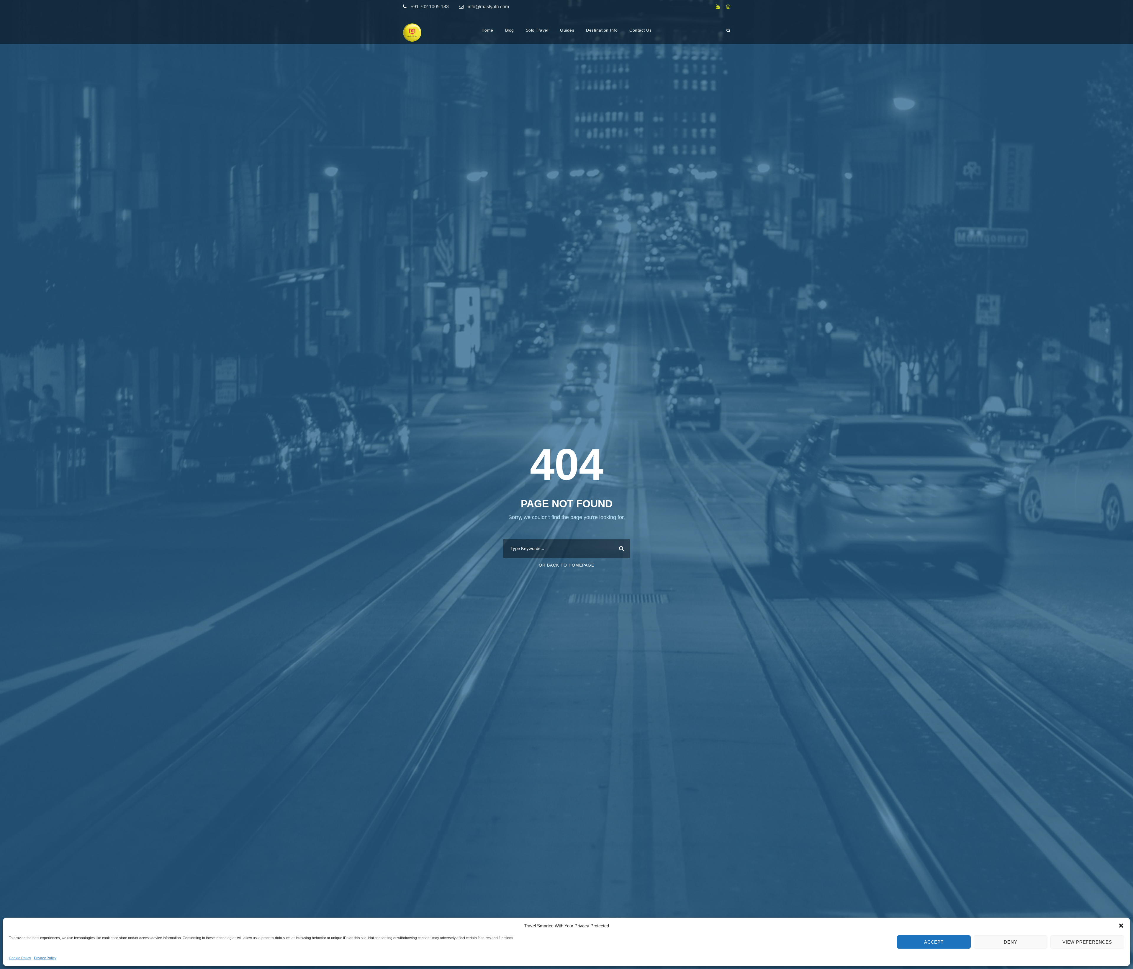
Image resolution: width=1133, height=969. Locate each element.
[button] (1121, 926)
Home (487, 30)
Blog (509, 30)
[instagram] (728, 6)
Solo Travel (537, 30)
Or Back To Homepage (566, 565)
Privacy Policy (45, 958)
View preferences (1087, 941)
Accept (934, 941)
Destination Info (602, 30)
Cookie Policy (20, 958)
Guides (567, 30)
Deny (1010, 941)
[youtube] (718, 6)
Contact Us (640, 30)
